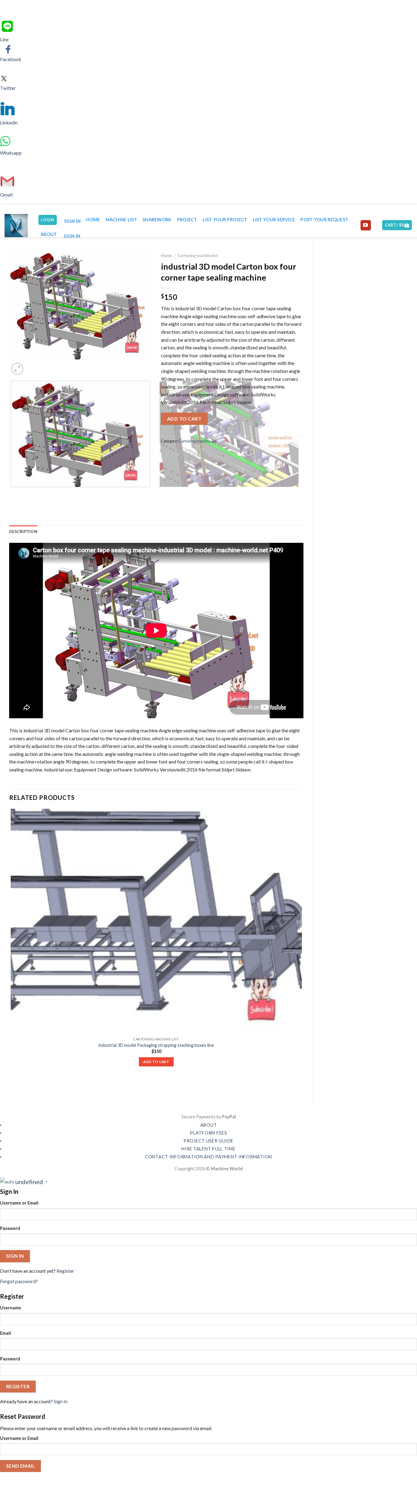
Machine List (121, 219)
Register (65, 1271)
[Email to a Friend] (188, 455)
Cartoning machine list (198, 255)
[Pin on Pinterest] (199, 455)
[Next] (32, 365)
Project (187, 219)
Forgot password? (19, 1281)
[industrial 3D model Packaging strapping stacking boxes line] (156, 921)
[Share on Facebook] (166, 455)
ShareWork (157, 219)
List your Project (225, 219)
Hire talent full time (208, 1148)
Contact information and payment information (208, 1156)
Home (93, 219)
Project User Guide (208, 1140)
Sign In (60, 1401)
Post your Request (324, 219)
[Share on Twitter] (177, 455)
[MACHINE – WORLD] (17, 225)
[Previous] (12, 493)
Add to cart (184, 418)
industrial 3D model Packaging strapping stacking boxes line (156, 1045)
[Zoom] (17, 369)
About (49, 234)
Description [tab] (23, 531)
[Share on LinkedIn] (210, 455)
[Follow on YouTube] (366, 225)
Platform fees (208, 1132)
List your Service (274, 219)
